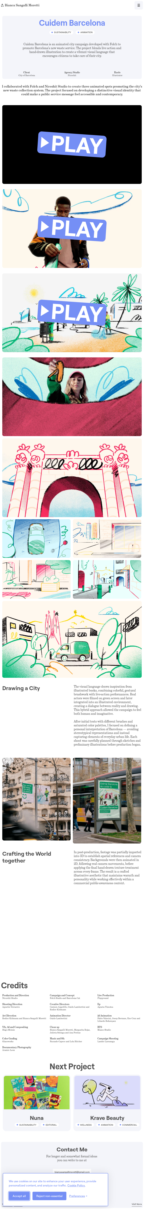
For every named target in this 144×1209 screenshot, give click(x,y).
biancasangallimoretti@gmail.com (72, 1172)
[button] (72, 144)
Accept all (19, 1196)
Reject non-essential (49, 1196)
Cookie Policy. (76, 1185)
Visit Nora (137, 1204)
